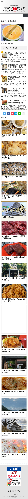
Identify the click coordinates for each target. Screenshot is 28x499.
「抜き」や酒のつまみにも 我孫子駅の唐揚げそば (17, 102)
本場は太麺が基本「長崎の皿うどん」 (17, 78)
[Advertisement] (14, 319)
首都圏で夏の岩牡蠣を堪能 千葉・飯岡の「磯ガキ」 (17, 66)
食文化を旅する (14, 491)
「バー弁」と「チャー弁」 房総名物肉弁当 (17, 90)
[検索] (25, 15)
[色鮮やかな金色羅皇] (15, 113)
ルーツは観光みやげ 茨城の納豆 (12, 177)
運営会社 (14, 488)
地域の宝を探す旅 (14, 494)
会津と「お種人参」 (8, 217)
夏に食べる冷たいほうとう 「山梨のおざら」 (17, 54)
